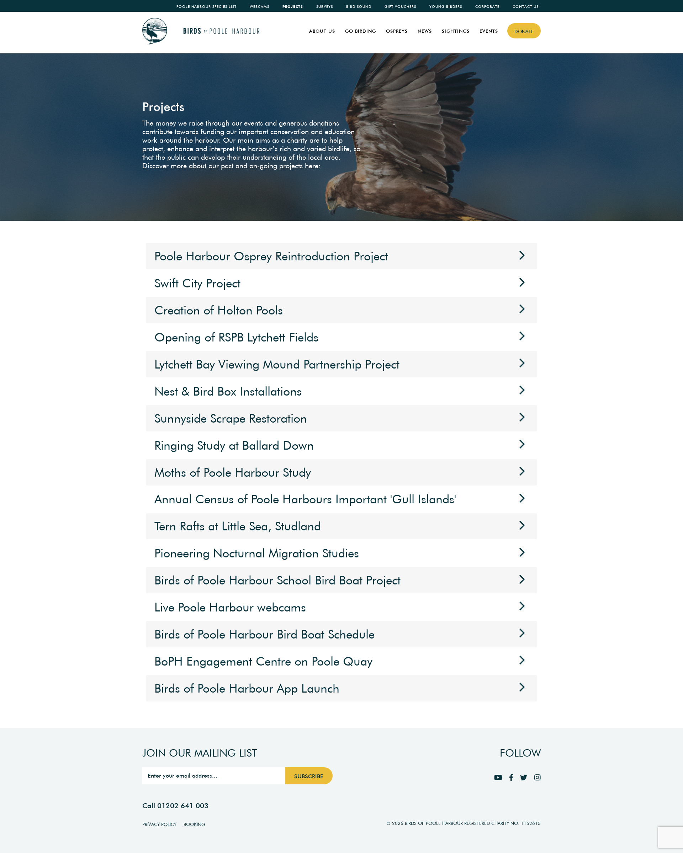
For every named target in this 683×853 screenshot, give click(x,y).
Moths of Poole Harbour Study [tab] (232, 472)
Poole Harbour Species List (206, 6)
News (425, 31)
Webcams (259, 6)
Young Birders (445, 6)
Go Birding (360, 31)
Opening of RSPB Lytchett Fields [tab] (236, 337)
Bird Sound (358, 6)
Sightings (456, 31)
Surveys (324, 6)
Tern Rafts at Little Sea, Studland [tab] (237, 526)
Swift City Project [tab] (197, 283)
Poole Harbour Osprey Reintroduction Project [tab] (271, 256)
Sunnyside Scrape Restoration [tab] (230, 418)
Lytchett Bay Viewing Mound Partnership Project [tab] (276, 364)
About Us (322, 31)
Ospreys (397, 31)
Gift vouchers (400, 6)
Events (489, 31)
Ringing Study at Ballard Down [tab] (234, 445)
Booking (194, 824)
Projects (292, 6)
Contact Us (526, 6)
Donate (524, 31)
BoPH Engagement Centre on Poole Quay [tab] (263, 661)
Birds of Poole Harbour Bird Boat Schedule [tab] (264, 634)
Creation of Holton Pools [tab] (218, 310)
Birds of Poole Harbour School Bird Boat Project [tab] (277, 580)
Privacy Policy (159, 824)
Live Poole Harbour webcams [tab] (230, 607)
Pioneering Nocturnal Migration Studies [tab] (256, 553)
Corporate (487, 6)
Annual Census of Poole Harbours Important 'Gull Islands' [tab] (305, 499)
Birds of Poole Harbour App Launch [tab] (246, 688)
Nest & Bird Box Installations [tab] (228, 391)
